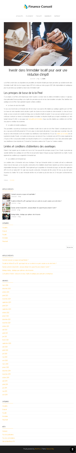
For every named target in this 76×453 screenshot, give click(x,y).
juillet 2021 (5, 333)
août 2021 (4, 330)
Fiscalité (39, 16)
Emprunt (57, 16)
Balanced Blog (50, 449)
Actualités (19, 16)
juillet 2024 (5, 306)
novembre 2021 (6, 323)
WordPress (38, 449)
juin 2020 (4, 354)
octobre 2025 (5, 292)
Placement (29, 16)
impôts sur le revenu (62, 134)
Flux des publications (8, 434)
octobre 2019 (5, 377)
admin (43, 79)
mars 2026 (5, 285)
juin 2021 (4, 336)
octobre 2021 (5, 326)
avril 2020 (5, 360)
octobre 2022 (5, 312)
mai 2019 (4, 391)
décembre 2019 (6, 371)
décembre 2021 (6, 319)
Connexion (4, 431)
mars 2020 (5, 364)
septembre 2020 (6, 343)
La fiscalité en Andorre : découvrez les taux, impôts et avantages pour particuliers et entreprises (27, 274)
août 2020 (5, 347)
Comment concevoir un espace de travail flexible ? (23, 194)
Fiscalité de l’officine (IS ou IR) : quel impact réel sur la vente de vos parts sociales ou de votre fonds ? (36, 201)
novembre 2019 (6, 374)
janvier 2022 (5, 316)
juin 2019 (4, 388)
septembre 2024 (6, 302)
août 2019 (4, 381)
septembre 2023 (6, 309)
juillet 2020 (5, 350)
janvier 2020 (5, 367)
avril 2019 (4, 395)
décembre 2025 (6, 288)
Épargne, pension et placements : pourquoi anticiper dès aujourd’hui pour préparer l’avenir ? (34, 208)
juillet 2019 (5, 384)
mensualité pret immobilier (35, 119)
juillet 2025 (5, 295)
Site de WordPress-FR (8, 441)
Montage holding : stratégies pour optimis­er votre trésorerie (25, 214)
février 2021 (5, 340)
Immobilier (48, 16)
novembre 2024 (6, 299)
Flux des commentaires (8, 438)
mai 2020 (4, 357)
